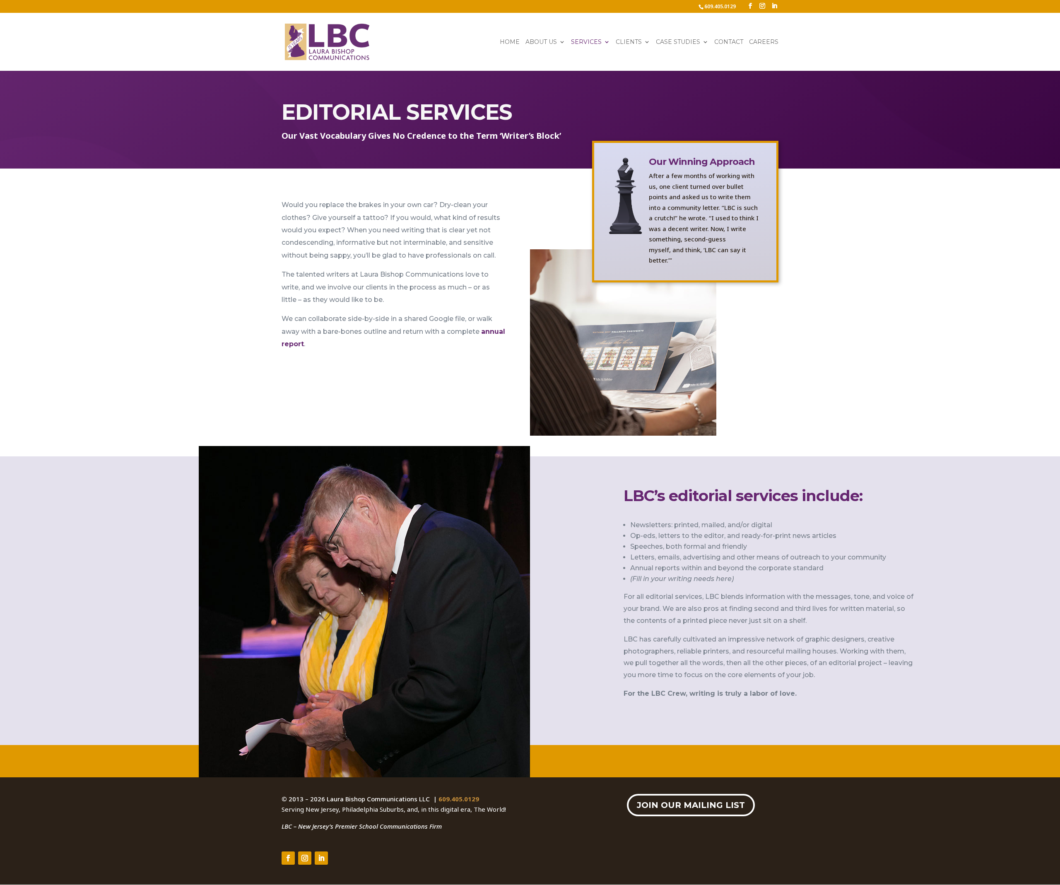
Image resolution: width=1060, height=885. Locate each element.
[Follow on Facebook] (288, 858)
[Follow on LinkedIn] (321, 858)
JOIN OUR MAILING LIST (691, 805)
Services (586, 42)
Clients (629, 42)
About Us (541, 42)
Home (510, 42)
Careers (763, 42)
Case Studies (678, 42)
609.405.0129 (458, 799)
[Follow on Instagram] (304, 858)
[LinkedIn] (774, 6)
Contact (728, 42)
